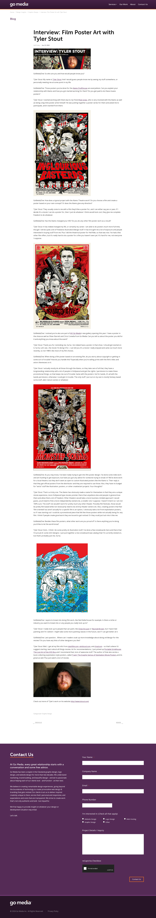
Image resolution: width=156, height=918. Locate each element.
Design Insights (21, 12)
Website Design (90, 819)
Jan (43, 45)
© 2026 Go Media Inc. (18, 911)
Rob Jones (83, 100)
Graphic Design (33, 12)
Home (12, 12)
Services (112, 4)
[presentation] (98, 868)
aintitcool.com (84, 646)
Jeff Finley (36, 45)
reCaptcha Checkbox (91, 860)
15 (45, 45)
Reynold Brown (98, 629)
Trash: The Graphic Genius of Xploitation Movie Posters (94, 655)
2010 (48, 45)
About (133, 4)
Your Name (88, 757)
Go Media (14, 772)
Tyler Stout (57, 79)
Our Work (123, 4)
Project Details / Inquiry (93, 830)
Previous (38, 722)
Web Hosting (131, 819)
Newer (118, 722)
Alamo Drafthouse (80, 88)
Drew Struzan (83, 629)
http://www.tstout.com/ (80, 701)
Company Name (89, 771)
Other (107, 822)
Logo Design (110, 819)
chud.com (98, 646)
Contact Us (143, 4)
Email (85, 785)
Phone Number (89, 799)
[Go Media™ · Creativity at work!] (19, 4)
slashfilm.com (73, 646)
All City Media (75, 333)
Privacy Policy (53, 911)
